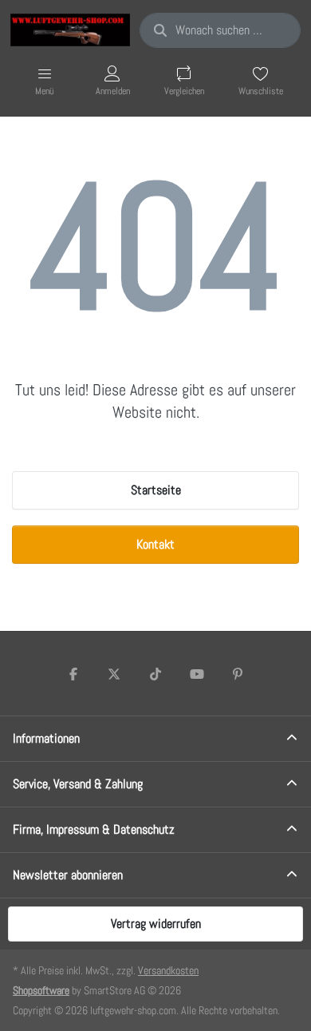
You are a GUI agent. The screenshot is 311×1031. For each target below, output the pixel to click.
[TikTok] (155, 674)
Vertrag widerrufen (156, 923)
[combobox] (220, 30)
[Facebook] (73, 674)
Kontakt (155, 544)
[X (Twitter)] (114, 674)
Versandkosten (168, 970)
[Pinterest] (237, 674)
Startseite (156, 490)
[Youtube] (197, 674)
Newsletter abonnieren (68, 874)
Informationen (46, 738)
